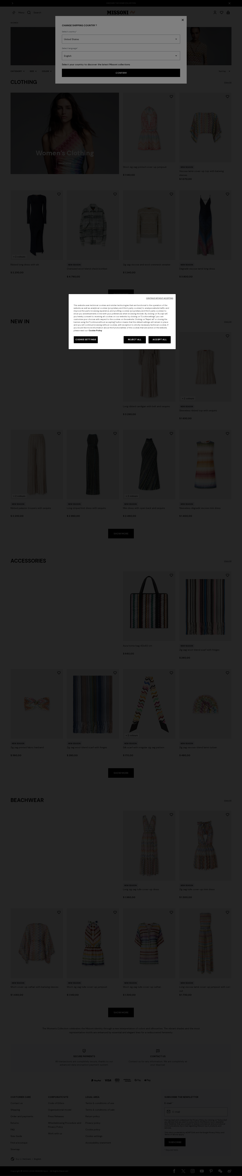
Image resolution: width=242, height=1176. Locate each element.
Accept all (160, 339)
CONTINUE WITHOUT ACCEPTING (159, 298)
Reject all (134, 339)
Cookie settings (85, 339)
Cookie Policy (95, 330)
